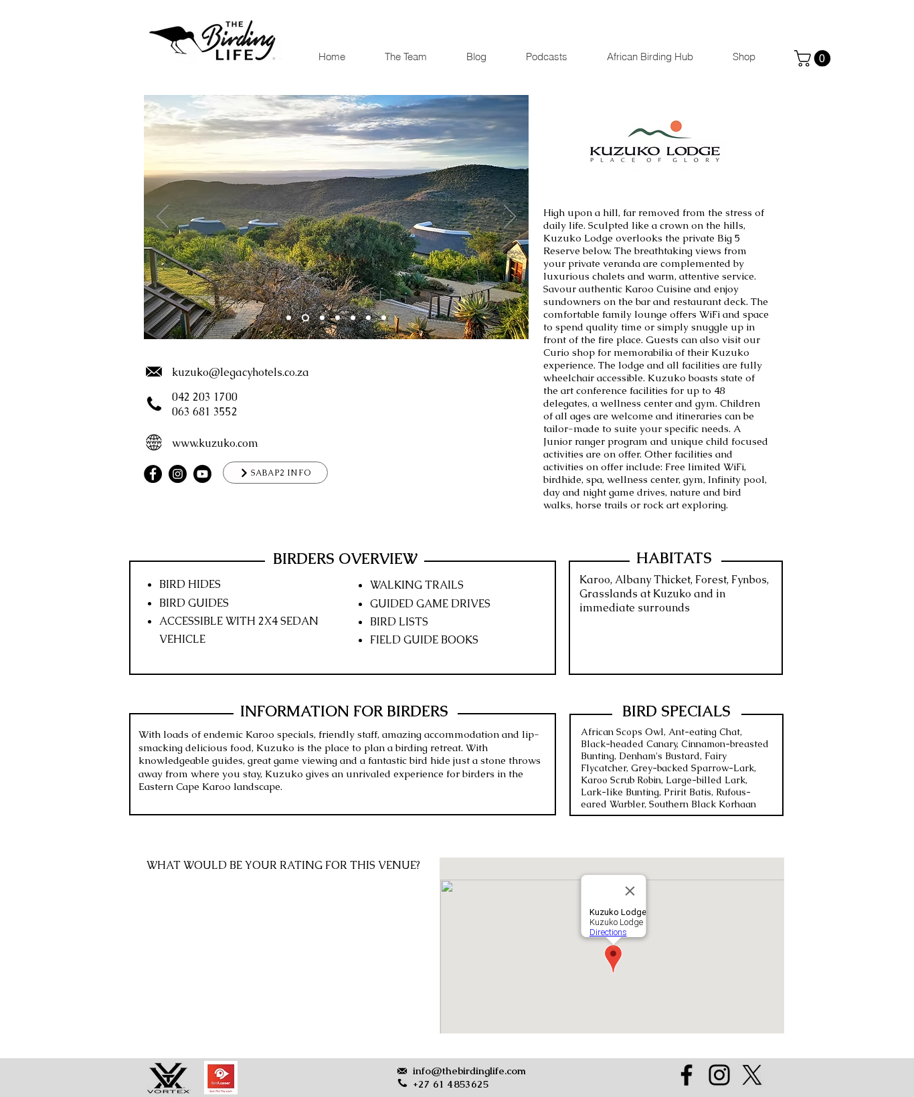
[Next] (510, 217)
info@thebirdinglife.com (469, 1070)
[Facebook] (153, 474)
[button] (814, 58)
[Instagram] (178, 474)
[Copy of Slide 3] (337, 318)
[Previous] (163, 217)
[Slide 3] (353, 318)
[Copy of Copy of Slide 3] (321, 318)
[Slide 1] (288, 318)
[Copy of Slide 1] (304, 318)
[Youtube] (202, 474)
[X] (752, 1075)
